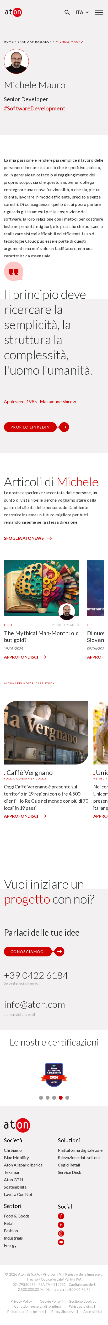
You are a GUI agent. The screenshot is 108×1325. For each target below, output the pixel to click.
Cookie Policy (50, 1301)
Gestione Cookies (82, 1301)
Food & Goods (17, 1215)
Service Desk (69, 1172)
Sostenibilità (15, 1186)
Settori (12, 1205)
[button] (41, 1098)
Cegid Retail (69, 1164)
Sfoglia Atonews (24, 538)
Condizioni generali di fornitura (37, 1306)
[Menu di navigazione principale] (98, 12)
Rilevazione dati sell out (79, 1157)
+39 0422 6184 (36, 975)
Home (9, 41)
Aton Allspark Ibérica (23, 1164)
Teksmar (12, 1172)
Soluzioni (69, 1140)
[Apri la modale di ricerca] (67, 12)
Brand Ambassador (35, 41)
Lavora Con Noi (18, 1194)
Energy (10, 1245)
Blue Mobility (16, 1157)
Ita (79, 12)
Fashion (11, 1230)
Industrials (13, 1237)
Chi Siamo (13, 1150)
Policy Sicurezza (63, 1311)
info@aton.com (34, 1004)
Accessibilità (92, 1311)
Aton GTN (13, 1179)
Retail (9, 1223)
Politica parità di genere (25, 1311)
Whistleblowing (81, 1306)
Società (13, 1140)
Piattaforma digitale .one (80, 1150)
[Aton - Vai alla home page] (13, 12)
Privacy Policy (21, 1301)
